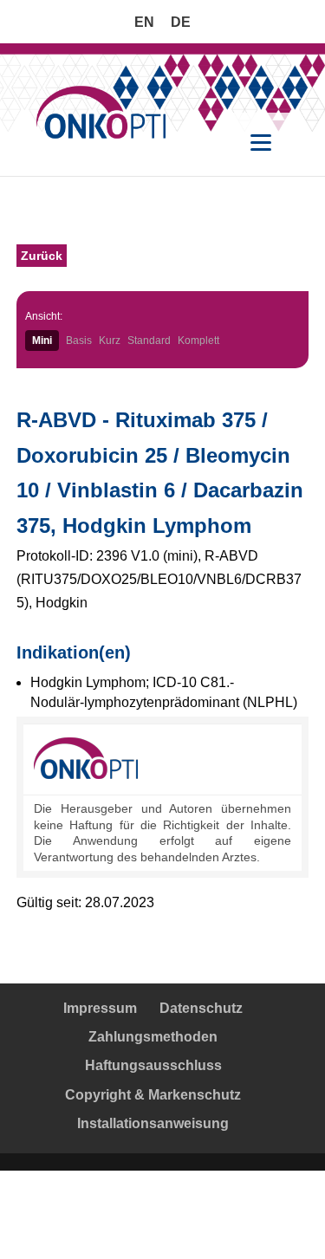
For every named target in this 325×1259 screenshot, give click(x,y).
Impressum (100, 1008)
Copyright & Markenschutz (153, 1094)
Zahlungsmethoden (153, 1036)
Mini (42, 340)
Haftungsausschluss (153, 1065)
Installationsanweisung (153, 1123)
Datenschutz (201, 1008)
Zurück (41, 256)
